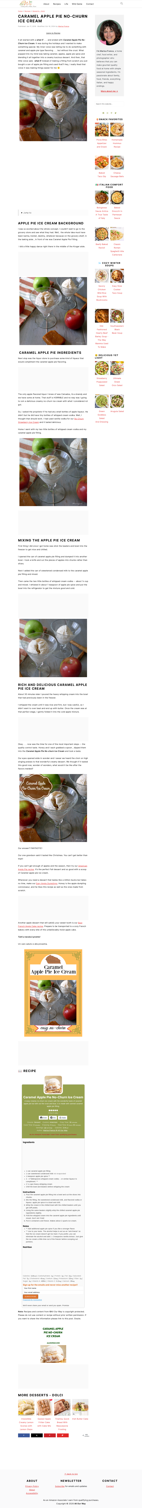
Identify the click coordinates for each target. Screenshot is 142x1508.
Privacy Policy (32, 1486)
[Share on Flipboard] (63, 1435)
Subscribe (60, 1486)
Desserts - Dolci (39, 11)
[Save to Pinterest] (50, 1435)
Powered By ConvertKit (32, 1300)
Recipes (57, 4)
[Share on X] (37, 1435)
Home (20, 11)
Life (66, 4)
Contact (90, 4)
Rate (63, 1118)
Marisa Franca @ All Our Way (55, 1130)
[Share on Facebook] (24, 1435)
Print (44, 1118)
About (46, 4)
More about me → (109, 91)
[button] (49, 1110)
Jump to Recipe (53, 33)
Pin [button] (54, 1118)
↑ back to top (71, 1474)
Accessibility (32, 1493)
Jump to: (27, 213)
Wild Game (77, 4)
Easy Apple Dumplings (46, 883)
